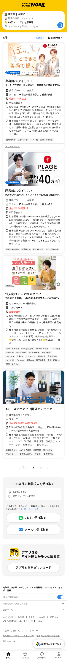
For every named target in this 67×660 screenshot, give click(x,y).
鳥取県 (21, 617)
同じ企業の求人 (12, 146)
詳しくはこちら (31, 509)
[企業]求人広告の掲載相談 (48, 635)
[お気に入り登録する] (58, 71)
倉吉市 (31, 617)
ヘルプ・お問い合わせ (13, 631)
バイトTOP (8, 617)
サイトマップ (32, 631)
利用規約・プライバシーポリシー (18, 635)
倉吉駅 (42, 617)
